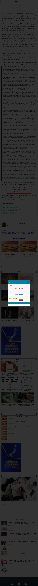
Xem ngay (21, 288)
